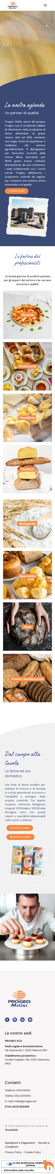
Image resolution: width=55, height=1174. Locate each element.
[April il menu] (45, 5)
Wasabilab (11, 1130)
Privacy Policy (13, 1152)
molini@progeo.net (25, 1101)
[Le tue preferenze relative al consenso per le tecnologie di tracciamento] (50, 1169)
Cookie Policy (33, 1152)
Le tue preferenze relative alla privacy (31, 1164)
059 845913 (23, 1090)
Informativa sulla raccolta (19, 1170)
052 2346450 (22, 1095)
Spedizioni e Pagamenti (20, 1143)
